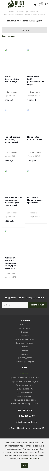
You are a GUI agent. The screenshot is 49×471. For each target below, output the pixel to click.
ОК (24, 465)
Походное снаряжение (24, 400)
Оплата (24, 332)
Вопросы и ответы (24, 343)
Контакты (24, 324)
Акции (24, 354)
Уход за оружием (24, 396)
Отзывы (24, 350)
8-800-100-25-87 (27, 416)
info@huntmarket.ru (26, 422)
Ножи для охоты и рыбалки (24, 403)
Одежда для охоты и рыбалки (24, 377)
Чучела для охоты (24, 389)
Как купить (24, 328)
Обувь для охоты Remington (24, 381)
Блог (24, 367)
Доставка (24, 335)
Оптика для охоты (24, 385)
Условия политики (30, 458)
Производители (24, 357)
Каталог (24, 373)
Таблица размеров (24, 361)
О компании (24, 320)
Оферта (24, 346)
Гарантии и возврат (24, 339)
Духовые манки (24, 392)
